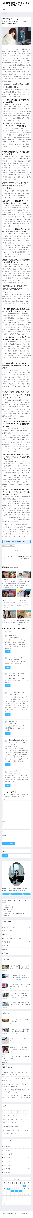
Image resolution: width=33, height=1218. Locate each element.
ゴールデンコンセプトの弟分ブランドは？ (15, 1072)
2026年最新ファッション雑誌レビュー (16, 4)
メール (4, 828)
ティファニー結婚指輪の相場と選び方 (14, 1090)
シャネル (25, 1112)
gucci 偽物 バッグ (7, 908)
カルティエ (18, 1126)
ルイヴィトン (17, 1115)
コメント (5, 799)
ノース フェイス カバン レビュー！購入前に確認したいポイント (9, 622)
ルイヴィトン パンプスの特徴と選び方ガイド (16, 1084)
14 (20, 1191)
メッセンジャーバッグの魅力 (11, 1078)
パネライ (5, 1134)
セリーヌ (5, 1126)
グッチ (11, 1126)
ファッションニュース (12, 938)
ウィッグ (8, 931)
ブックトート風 (6, 911)
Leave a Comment (7, 23)
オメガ (22, 1123)
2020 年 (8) (7, 1169)
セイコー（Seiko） (14, 1134)
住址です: (5, 890)
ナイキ (20, 1112)
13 (16, 1191)
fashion (14, 1112)
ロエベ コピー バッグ (8, 909)
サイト (4, 835)
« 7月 (3, 1203)
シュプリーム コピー (8, 906)
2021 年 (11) (8, 1165)
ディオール (25, 1130)
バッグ (24, 21)
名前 (4, 821)
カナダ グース (15, 1123)
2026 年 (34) (8, 1146)
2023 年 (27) (8, 1158)
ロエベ (12, 1119)
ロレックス (6, 1119)
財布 (6, 949)
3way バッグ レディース (9, 545)
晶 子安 (17, 21)
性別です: (24, 888)
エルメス (24, 1115)
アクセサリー (9, 927)
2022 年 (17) (8, 1161)
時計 (7, 942)
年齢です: (16, 888)
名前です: (5, 888)
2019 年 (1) (7, 1172)
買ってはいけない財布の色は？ (12, 1130)
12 (12, 1191)
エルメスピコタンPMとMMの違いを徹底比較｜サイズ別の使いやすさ (24, 622)
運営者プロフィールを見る (16, 894)
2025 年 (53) (8, 1150)
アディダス (6, 1123)
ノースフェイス (7, 1115)
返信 (7, 651)
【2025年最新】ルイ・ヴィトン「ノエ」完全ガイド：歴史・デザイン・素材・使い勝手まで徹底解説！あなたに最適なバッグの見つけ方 (9, 604)
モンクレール (7, 1112)
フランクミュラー (21, 1119)
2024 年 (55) (8, 1154)
